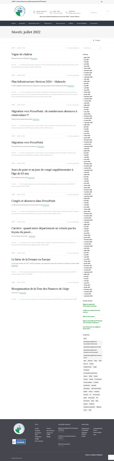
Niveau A (65, 242)
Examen (95, 376)
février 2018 (87, 261)
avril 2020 (86, 205)
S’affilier (71, 23)
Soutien (19, 245)
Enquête (39, 242)
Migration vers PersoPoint (27, 142)
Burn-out (86, 364)
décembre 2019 (88, 213)
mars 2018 (86, 259)
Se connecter (94, 23)
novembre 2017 (88, 268)
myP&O (64, 125)
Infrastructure (21, 94)
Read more (34, 58)
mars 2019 (86, 233)
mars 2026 (86, 66)
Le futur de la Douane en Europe (31, 259)
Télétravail (37, 96)
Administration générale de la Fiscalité (92, 347)
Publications (47, 23)
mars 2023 (86, 133)
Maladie (85, 391)
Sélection (14, 245)
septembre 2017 (88, 272)
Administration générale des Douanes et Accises (33, 65)
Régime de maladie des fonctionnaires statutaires (90, 305)
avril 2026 (86, 64)
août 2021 (86, 172)
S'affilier (37, 439)
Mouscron (48, 94)
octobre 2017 (87, 270)
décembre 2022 (88, 140)
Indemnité (14, 94)
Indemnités (58, 125)
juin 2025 (86, 83)
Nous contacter (60, 23)
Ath (25, 92)
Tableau (46, 213)
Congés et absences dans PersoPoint (33, 201)
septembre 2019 (88, 220)
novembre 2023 (88, 118)
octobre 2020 (87, 194)
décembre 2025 (88, 70)
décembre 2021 (88, 164)
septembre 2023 (88, 122)
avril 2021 (86, 181)
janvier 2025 (87, 94)
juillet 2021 (87, 174)
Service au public (73, 94)
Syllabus (33, 245)
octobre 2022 (87, 144)
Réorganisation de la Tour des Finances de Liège (40, 288)
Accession (23, 242)
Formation (59, 242)
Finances (73, 65)
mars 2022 (86, 159)
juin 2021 (86, 177)
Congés (26, 184)
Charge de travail (87, 367)
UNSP (36, 67)
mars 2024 (86, 111)
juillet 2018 (87, 250)
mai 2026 (86, 62)
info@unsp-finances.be (74, 13)
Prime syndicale (97, 432)
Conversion (43, 211)
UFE (27, 274)
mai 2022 (86, 155)
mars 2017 (86, 283)
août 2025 (86, 79)
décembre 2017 (88, 265)
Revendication (60, 94)
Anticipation (53, 65)
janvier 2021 (87, 187)
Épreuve (44, 242)
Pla (44, 299)
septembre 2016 (88, 296)
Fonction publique (50, 125)
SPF (16, 67)
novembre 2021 (88, 166)
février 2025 (87, 92)
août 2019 (86, 222)
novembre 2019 (88, 216)
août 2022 (86, 148)
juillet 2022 (87, 150)
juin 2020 (86, 200)
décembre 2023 (88, 116)
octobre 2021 (87, 168)
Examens (48, 242)
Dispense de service (33, 184)
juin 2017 (86, 276)
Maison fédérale (36, 94)
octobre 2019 (87, 218)
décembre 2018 (88, 239)
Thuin (41, 96)
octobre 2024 (87, 101)
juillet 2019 (87, 224)
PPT (77, 65)
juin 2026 (86, 59)
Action (22, 92)
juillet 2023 (87, 124)
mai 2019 (86, 229)
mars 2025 (86, 90)
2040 (22, 272)
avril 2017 (86, 281)
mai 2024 (86, 109)
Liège (41, 299)
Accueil (14, 23)
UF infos (49, 428)
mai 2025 (86, 85)
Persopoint (69, 125)
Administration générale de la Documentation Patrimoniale (90, 343)
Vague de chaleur (22, 54)
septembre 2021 (88, 170)
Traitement (91, 404)
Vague (39, 67)
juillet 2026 (87, 57)
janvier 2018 (87, 263)
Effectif (90, 376)
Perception (96, 391)
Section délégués (82, 23)
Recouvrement (96, 394)
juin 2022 (86, 153)
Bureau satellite (36, 92)
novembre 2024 (88, 98)
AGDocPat (90, 360)
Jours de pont (63, 184)
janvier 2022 (87, 161)
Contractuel (86, 370)
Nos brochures (50, 430)
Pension (91, 391)
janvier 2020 (87, 211)
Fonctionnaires (98, 379)
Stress (97, 401)
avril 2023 (86, 131)
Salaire (85, 397)
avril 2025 (86, 88)
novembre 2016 (88, 291)
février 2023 (87, 135)
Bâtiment (29, 92)
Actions (84, 436)
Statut (92, 401)
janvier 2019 (87, 237)
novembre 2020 (88, 192)
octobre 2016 (87, 294)
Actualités (22, 23)
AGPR (100, 360)
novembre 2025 (88, 72)
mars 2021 (86, 183)
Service (66, 94)
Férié (40, 184)
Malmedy (43, 94)
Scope (74, 125)
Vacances (50, 128)
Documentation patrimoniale (90, 373)
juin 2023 (86, 127)
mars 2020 (86, 207)
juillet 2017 (87, 274)
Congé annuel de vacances (33, 125)
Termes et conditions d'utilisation (93, 455)
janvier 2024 (87, 114)
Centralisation (44, 92)
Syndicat (27, 67)
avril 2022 (86, 157)
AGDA (47, 65)
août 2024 (86, 103)
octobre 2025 (87, 75)
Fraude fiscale (87, 385)
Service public (15, 96)
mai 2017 (86, 278)
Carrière (29, 242)
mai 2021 (86, 179)
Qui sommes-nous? (34, 23)
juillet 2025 (87, 81)
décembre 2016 (88, 289)
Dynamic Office (62, 92)
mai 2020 (86, 203)
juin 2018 (86, 252)
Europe (59, 272)
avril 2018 (86, 257)
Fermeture (69, 92)
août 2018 (86, 248)
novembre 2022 (88, 142)
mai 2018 (86, 255)
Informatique (86, 388)
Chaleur (64, 65)
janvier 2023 (87, 137)
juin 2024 (86, 107)
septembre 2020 (88, 196)
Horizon (69, 272)
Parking (54, 94)
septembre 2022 (88, 146)
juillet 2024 (87, 105)
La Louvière (28, 94)
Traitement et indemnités (89, 407)
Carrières (33, 242)
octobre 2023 (87, 120)
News (14, 65)
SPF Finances (21, 67)
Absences (23, 125)
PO (90, 394)
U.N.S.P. (32, 67)
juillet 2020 (87, 198)
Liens (94, 434)
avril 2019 (86, 231)
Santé (13, 67)
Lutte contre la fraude (96, 388)
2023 (22, 184)
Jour (58, 184)
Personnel (86, 394)
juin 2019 (86, 226)
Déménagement (53, 92)
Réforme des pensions (89, 316)
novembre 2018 (88, 242)
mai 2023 (86, 129)
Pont (68, 184)
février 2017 (87, 285)
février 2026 (87, 68)
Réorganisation (49, 299)
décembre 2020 (88, 190)
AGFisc (95, 360)
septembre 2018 (88, 246)
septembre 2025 (88, 77)
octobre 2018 (87, 244)
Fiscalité (91, 379)
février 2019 (87, 235)
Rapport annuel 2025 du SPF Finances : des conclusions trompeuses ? (92, 321)
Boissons (59, 65)
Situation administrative (18, 128)
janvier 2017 (87, 287)
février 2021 (87, 185)
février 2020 (87, 209)
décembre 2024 (88, 96)
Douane (68, 65)
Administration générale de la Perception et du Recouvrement (91, 351)
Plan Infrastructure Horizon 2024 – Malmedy (39, 81)
